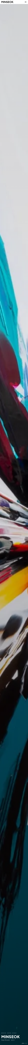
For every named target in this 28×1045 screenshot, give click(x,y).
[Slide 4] (25, 1043)
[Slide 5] (26, 1043)
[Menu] (25, 2)
